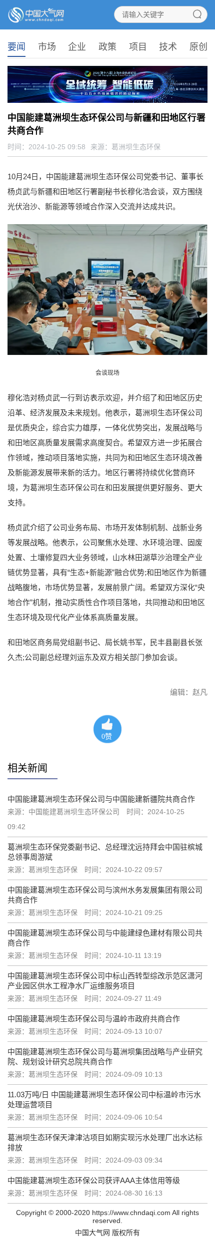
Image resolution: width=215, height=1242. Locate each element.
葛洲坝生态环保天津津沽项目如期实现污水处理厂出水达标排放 (105, 1142)
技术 (168, 47)
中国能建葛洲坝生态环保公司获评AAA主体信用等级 (94, 1180)
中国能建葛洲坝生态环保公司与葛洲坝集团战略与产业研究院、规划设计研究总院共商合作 (105, 1056)
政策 (107, 47)
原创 (199, 47)
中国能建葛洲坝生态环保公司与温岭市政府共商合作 (94, 1018)
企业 (77, 47)
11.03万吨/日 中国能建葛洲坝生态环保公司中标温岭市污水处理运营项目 (104, 1099)
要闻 (17, 47)
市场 (47, 47)
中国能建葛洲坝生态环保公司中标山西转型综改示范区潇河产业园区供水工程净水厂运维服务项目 (105, 980)
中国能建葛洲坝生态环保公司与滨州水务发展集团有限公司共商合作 (105, 895)
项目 (138, 47)
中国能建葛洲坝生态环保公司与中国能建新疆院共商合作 (101, 799)
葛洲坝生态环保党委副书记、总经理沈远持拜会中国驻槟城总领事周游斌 (105, 852)
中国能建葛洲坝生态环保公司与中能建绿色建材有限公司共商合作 (105, 938)
